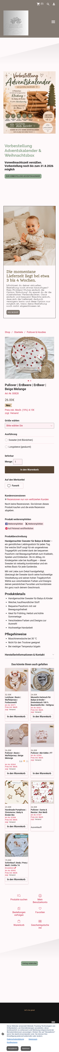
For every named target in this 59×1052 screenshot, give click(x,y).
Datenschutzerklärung (15, 1039)
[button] (14, 486)
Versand (14, 413)
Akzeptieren (12, 1049)
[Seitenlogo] (15, 22)
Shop (7, 332)
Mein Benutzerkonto (40, 901)
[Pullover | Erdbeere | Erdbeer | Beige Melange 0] (29, 358)
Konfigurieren (12, 1042)
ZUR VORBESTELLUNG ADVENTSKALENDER (23, 176)
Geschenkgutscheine (40, 926)
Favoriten (40, 912)
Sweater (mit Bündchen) (21, 440)
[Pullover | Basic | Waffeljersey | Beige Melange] (16, 735)
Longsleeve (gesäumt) (20, 446)
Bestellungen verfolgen (18, 913)
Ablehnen (26, 1049)
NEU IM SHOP (13, 312)
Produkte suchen (18, 899)
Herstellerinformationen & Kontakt (25, 654)
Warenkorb (18, 925)
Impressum (33, 1039)
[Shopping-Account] (54, 4)
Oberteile (18, 332)
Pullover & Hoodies (36, 332)
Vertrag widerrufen (29, 963)
